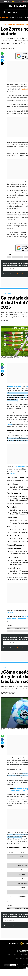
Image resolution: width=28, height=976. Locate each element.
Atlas (8, 257)
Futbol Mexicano (17, 628)
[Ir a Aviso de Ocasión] (13, 942)
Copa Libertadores (17, 257)
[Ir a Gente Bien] (24, 0)
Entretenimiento (17, 956)
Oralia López (5, 320)
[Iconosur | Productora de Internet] (7, 964)
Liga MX (9, 628)
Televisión (10, 631)
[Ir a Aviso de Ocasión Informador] (7, 0)
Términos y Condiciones (22, 273)
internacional (23, 954)
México (15, 954)
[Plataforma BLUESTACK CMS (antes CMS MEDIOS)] (13, 964)
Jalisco (9, 954)
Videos (8, 12)
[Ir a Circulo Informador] (15, 0)
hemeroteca (19, 958)
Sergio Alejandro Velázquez (9, 692)
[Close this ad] (27, 968)
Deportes (3, 24)
